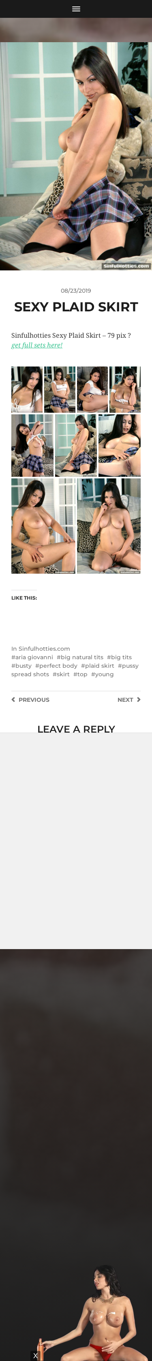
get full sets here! (36, 345)
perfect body (58, 665)
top (82, 674)
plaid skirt (99, 665)
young (104, 674)
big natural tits (82, 657)
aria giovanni (34, 657)
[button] (27, 390)
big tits (121, 657)
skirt (63, 674)
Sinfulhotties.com (44, 648)
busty (23, 665)
